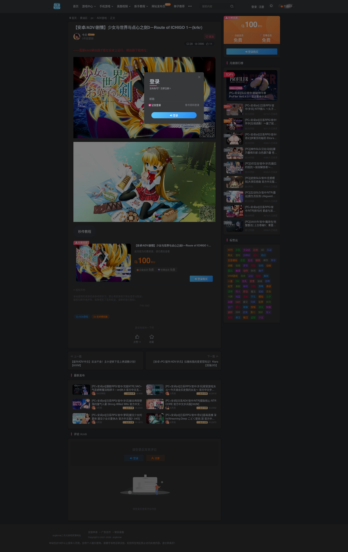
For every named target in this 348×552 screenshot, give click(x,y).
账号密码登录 (192, 105)
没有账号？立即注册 (159, 88)
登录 (175, 115)
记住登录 (156, 105)
